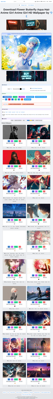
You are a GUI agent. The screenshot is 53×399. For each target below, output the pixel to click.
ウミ (11, 88)
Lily (34, 114)
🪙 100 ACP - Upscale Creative (15, 104)
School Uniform (12, 253)
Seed (3, 115)
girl (19, 112)
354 (16, 275)
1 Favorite (22, 96)
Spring (17, 253)
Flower (34, 172)
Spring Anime (16, 256)
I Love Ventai (17, 170)
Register (50, 1)
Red (8, 172)
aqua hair (13, 112)
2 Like (15, 96)
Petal (19, 253)
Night (6, 226)
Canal (8, 253)
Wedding (24, 114)
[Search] (24, 1)
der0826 (17, 306)
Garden (15, 114)
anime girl (22, 112)
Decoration (47, 114)
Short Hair (32, 226)
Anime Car (12, 335)
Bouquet (30, 114)
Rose (7, 114)
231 (16, 379)
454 (16, 166)
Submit (38, 1)
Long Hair (6, 199)
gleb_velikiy (17, 145)
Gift (33, 114)
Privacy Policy (12, 392)
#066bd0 (28, 120)
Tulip (36, 114)
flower (7, 112)
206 (16, 354)
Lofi (40, 147)
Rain (33, 308)
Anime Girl (19, 147)
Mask (11, 360)
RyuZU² (41, 195)
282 (40, 246)
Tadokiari (41, 250)
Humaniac (41, 279)
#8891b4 (33, 120)
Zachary (17, 195)
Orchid (18, 114)
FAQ (8, 392)
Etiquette (31, 392)
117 (16, 302)
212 (16, 327)
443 (40, 191)
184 (40, 379)
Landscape (17, 226)
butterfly (10, 112)
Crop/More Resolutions (41, 96)
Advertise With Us (37, 392)
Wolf (35, 226)
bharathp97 (17, 331)
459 (16, 191)
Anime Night (16, 228)
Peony (43, 114)
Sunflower (12, 114)
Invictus (41, 170)
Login (47, 1)
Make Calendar (30, 96)
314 (40, 275)
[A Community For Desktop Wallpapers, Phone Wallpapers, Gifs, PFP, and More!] (19, 5)
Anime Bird (14, 201)
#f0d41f (31, 120)
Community (44, 1)
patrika (41, 145)
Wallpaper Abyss (24, 5)
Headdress (10, 199)
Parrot (14, 199)
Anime (17, 112)
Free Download (7, 96)
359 (40, 166)
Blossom (22, 253)
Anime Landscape (22, 226)
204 (40, 302)
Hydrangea (40, 114)
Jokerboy (41, 331)
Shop (27, 114)
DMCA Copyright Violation (45, 392)
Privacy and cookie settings (26, 394)
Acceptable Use (25, 392)
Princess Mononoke (40, 226)
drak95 (17, 383)
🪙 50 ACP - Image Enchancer (28, 104)
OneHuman (41, 223)
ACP (5, 104)
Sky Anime (47, 172)
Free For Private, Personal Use (36, 88)
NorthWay (17, 223)
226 (40, 327)
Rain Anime (45, 308)
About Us (4, 392)
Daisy (21, 114)
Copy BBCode (27, 99)
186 (40, 354)
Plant (9, 114)
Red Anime (21, 172)
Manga (13, 308)
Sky (31, 172)
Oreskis (23, 88)
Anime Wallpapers (31, 5)
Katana (11, 147)
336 (16, 246)
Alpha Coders (3, 1)
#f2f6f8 (26, 120)
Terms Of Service (19, 392)
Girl (16, 147)
